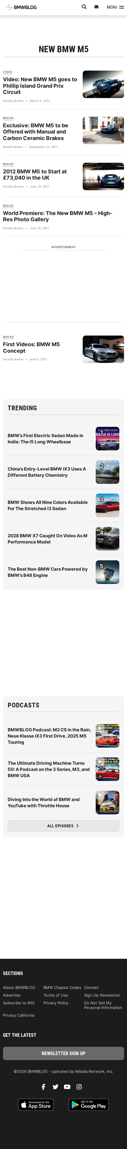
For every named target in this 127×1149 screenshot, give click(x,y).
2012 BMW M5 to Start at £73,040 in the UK (35, 174)
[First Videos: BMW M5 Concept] (103, 349)
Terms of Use (55, 995)
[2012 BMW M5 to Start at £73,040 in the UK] (103, 176)
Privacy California (18, 1015)
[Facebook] (46, 1088)
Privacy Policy (55, 1002)
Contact (91, 987)
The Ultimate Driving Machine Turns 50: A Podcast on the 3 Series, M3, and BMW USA (49, 769)
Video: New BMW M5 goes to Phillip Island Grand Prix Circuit (40, 85)
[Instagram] (81, 1088)
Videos (7, 72)
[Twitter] (58, 1088)
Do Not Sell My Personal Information (103, 1005)
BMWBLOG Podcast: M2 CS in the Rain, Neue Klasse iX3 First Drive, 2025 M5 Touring (49, 736)
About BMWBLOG (19, 987)
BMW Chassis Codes (62, 987)
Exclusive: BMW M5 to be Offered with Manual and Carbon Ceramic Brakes (35, 131)
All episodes (61, 825)
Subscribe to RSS (19, 1002)
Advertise (12, 995)
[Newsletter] (96, 7)
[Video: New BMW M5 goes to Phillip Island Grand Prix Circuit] (103, 84)
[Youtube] (69, 1088)
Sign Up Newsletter (102, 995)
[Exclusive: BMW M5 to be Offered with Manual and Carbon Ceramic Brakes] (103, 130)
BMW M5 (8, 118)
